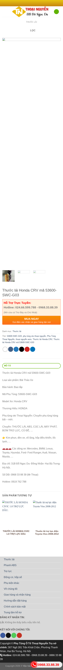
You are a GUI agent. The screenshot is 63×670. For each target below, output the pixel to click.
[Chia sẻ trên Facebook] (10, 349)
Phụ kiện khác (11, 583)
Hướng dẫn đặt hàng (15, 600)
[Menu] (4, 11)
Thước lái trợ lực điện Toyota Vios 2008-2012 (47, 532)
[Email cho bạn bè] (21, 349)
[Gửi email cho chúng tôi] (36, 3)
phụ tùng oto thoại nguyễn (34, 336)
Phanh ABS (10, 565)
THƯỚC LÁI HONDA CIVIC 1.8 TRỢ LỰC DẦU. (16, 532)
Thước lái (31, 22)
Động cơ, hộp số (13, 577)
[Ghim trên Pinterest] (27, 349)
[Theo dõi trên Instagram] (30, 3)
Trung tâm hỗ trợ (13, 612)
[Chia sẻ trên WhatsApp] (5, 349)
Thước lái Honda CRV (42, 339)
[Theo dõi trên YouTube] (19, 635)
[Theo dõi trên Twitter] (33, 3)
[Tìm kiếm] (56, 11)
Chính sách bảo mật (15, 606)
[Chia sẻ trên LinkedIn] (32, 349)
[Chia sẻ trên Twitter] (16, 349)
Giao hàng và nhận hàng (17, 594)
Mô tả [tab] (7, 366)
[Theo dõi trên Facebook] (27, 3)
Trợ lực (8, 571)
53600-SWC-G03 (14, 336)
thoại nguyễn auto (23, 339)
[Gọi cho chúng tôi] (13, 635)
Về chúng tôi (10, 589)
